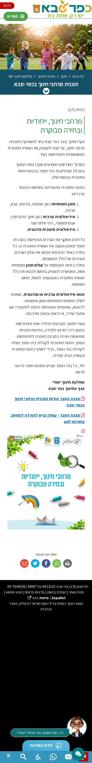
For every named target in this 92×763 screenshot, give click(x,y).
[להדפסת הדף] (68, 564)
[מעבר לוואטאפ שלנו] (53, 755)
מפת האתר (76, 592)
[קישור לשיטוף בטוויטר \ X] (35, 564)
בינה (33, 597)
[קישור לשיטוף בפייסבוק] (46, 564)
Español (58, 597)
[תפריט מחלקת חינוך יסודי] (46, 91)
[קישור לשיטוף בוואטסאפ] (57, 564)
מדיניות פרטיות (35, 592)
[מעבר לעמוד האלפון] (68, 755)
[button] (38, 755)
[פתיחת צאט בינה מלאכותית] (76, 726)
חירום (7, 5)
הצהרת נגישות (56, 592)
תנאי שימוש (14, 592)
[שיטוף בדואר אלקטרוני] (24, 564)
